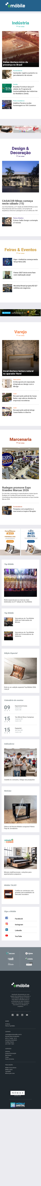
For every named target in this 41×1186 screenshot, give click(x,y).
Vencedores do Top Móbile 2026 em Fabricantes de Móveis (24, 620)
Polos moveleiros (19, 101)
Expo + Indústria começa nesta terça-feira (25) (26, 260)
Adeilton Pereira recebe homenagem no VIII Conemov (24, 104)
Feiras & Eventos (21, 250)
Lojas (15, 393)
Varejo (20, 332)
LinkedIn (18, 930)
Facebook (19, 919)
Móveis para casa (10, 1073)
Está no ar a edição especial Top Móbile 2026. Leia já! (20, 688)
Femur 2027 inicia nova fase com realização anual (24, 274)
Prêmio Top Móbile (10, 1026)
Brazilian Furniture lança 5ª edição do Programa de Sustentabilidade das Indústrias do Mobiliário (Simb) (25, 90)
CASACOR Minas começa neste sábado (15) (17, 202)
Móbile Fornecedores (10, 1067)
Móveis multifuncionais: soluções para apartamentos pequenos (17, 873)
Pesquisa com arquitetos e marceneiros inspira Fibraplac (24, 510)
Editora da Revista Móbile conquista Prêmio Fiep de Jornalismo (19, 827)
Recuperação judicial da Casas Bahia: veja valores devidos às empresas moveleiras (25, 398)
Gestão (15, 84)
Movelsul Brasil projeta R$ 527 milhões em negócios (25, 287)
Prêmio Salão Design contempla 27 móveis (25, 221)
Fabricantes (17, 379)
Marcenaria (20, 439)
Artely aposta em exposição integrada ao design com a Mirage (24, 384)
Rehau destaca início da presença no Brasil (15, 63)
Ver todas (21, 26)
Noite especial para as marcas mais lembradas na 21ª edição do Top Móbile (18, 601)
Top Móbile (8, 1071)
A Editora (7, 1024)
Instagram (19, 925)
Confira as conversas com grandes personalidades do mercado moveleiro (24, 892)
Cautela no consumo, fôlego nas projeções (19, 780)
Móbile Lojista (8, 1069)
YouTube (18, 936)
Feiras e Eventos (18, 218)
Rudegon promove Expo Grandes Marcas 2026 (16, 489)
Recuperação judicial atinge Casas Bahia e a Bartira (24, 411)
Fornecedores (17, 70)
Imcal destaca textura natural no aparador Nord (18, 372)
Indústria (20, 23)
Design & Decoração (20, 150)
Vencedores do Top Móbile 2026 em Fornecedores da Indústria (24, 634)
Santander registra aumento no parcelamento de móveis (25, 74)
